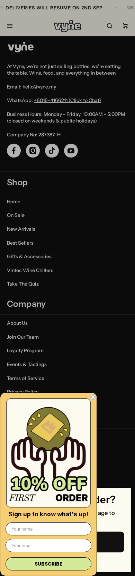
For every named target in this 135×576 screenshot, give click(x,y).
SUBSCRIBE (48, 563)
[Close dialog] (93, 396)
